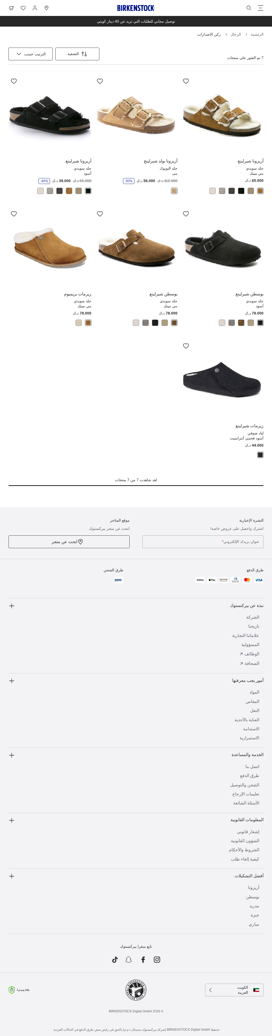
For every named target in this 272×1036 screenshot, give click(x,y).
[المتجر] (46, 8)
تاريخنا (253, 626)
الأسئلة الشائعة (246, 803)
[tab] (260, 191)
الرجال (235, 34)
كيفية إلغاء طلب (245, 859)
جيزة (255, 915)
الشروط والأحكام (244, 850)
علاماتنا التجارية (245, 635)
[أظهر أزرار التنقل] (260, 8)
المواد (254, 692)
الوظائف (251, 654)
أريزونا (253, 887)
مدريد (254, 906)
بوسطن (252, 897)
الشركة (252, 617)
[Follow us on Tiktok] (114, 959)
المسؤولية (250, 644)
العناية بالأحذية (247, 720)
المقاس (252, 701)
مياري (254, 924)
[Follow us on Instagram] (157, 959)
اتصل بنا (252, 766)
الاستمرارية (249, 738)
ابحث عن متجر (64, 541)
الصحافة (252, 663)
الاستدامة (251, 729)
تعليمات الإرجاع (245, 794)
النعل (254, 710)
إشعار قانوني (248, 831)
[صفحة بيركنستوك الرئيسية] (136, 8)
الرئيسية (257, 34)
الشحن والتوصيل (244, 785)
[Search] (249, 8)
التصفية (73, 54)
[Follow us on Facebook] (143, 959)
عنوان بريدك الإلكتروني (240, 541)
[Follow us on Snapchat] (129, 959)
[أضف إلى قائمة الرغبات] (186, 81)
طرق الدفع (249, 775)
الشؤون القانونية (245, 840)
